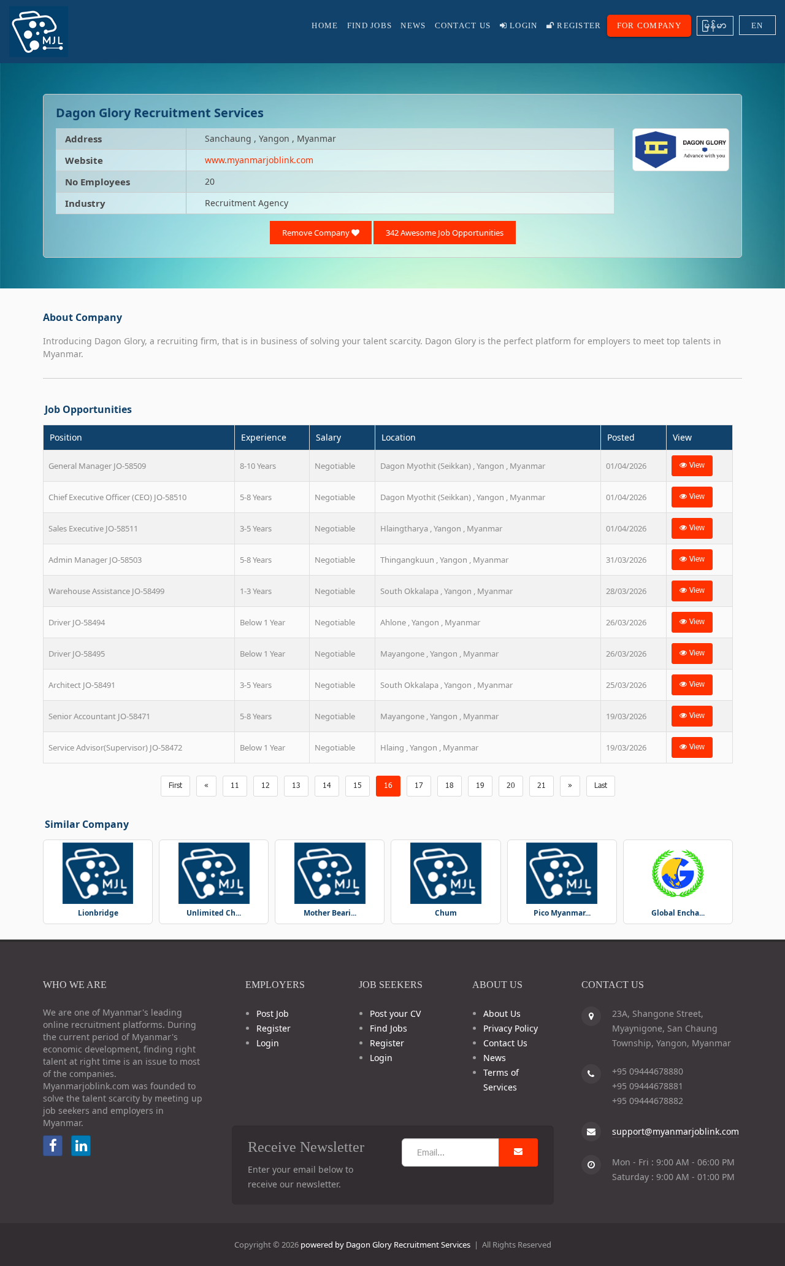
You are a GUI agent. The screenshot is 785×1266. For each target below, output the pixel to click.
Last (600, 786)
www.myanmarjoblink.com (259, 160)
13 (296, 786)
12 (265, 786)
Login (522, 25)
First (175, 786)
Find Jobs (369, 25)
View (696, 465)
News (413, 25)
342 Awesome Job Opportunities (445, 232)
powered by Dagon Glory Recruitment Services (385, 1244)
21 (541, 786)
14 (327, 786)
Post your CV (395, 1013)
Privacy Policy (510, 1028)
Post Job (272, 1013)
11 (235, 786)
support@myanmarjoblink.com (675, 1131)
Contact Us (463, 25)
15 (357, 786)
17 (419, 786)
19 (480, 786)
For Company (649, 25)
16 (388, 786)
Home (325, 25)
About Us (502, 1013)
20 (511, 786)
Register (578, 25)
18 (449, 786)
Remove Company (316, 232)
